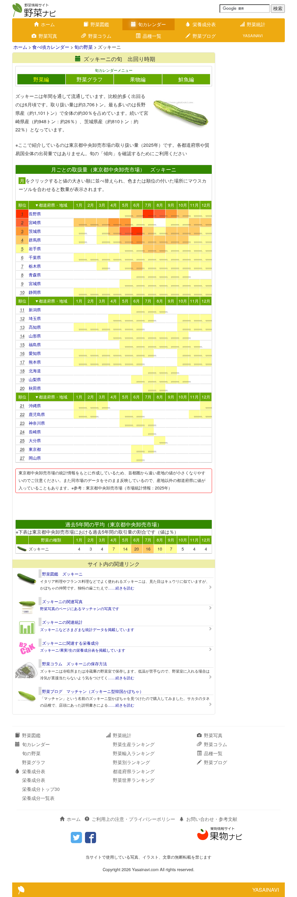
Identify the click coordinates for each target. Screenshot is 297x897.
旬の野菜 (83, 47)
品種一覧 (152, 36)
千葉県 (35, 257)
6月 (136, 205)
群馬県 (35, 240)
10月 (182, 205)
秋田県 (35, 388)
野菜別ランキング (131, 762)
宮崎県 (35, 222)
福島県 (35, 344)
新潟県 (35, 309)
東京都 (35, 449)
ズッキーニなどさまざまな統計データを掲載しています (87, 629)
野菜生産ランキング (134, 744)
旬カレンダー (152, 24)
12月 (206, 205)
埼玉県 (35, 318)
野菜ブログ (204, 36)
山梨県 (35, 379)
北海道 (35, 370)
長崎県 (35, 431)
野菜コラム (99, 36)
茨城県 (35, 231)
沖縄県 (35, 405)
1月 (79, 205)
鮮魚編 (186, 79)
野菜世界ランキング (134, 780)
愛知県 (35, 353)
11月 (194, 205)
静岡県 (35, 292)
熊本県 (35, 362)
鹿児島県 (37, 414)
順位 (22, 205)
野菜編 (41, 79)
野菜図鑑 (99, 24)
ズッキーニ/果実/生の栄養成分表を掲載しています (82, 650)
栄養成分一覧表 (38, 798)
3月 (102, 205)
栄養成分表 (204, 24)
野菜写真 (48, 36)
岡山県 (35, 458)
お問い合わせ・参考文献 (211, 819)
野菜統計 (256, 24)
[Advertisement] (113, 504)
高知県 (35, 327)
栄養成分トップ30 (41, 789)
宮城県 (35, 283)
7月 (148, 205)
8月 (160, 205)
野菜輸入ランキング (134, 753)
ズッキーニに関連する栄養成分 (70, 643)
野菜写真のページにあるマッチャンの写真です (79, 608)
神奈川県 (37, 423)
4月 (114, 205)
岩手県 (35, 248)
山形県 (35, 336)
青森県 (35, 274)
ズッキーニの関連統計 (62, 622)
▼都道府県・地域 (51, 205)
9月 (171, 205)
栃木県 (35, 266)
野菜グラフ (90, 79)
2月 (91, 205)
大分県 (35, 440)
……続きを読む (121, 588)
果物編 (138, 79)
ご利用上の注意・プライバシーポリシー (133, 819)
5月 (125, 205)
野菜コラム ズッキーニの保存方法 (74, 664)
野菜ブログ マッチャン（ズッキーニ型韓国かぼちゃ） (93, 691)
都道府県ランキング (134, 771)
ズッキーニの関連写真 (62, 601)
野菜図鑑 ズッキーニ (62, 574)
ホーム (48, 24)
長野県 (35, 213)
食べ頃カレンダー (50, 47)
